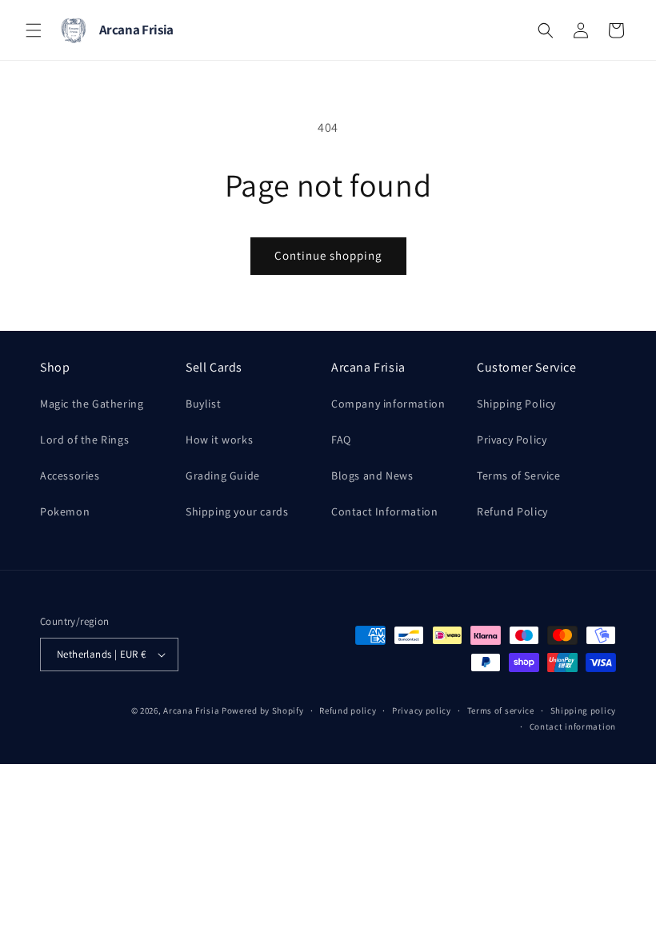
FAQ (341, 439)
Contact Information (384, 511)
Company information (388, 403)
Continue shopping (328, 255)
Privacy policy (421, 710)
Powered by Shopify (263, 710)
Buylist (203, 403)
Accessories (70, 475)
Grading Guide (223, 475)
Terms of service (500, 710)
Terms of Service (519, 475)
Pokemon (65, 511)
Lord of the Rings (84, 439)
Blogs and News (372, 475)
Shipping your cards (237, 511)
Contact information (573, 726)
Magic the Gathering (91, 403)
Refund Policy (512, 511)
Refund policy (347, 710)
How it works (219, 439)
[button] (33, 30)
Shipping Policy (516, 403)
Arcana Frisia (192, 710)
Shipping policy (583, 710)
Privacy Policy (511, 439)
